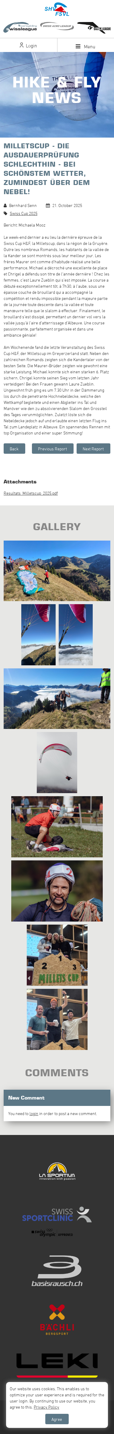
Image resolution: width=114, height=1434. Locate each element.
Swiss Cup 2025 (23, 213)
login (33, 1113)
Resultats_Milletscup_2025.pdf (31, 493)
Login (31, 45)
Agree (56, 1419)
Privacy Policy (46, 1407)
